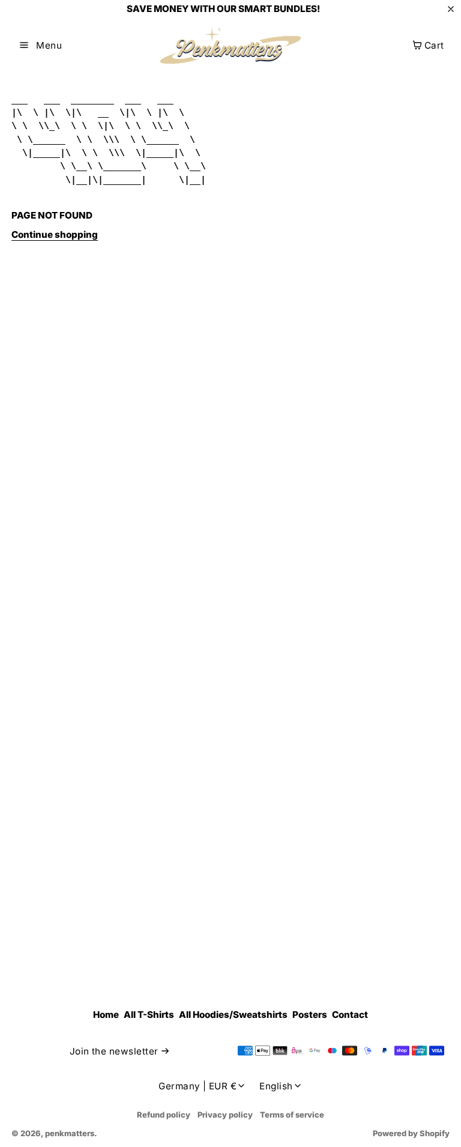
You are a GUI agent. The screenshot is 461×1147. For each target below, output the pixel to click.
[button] (40, 45)
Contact (350, 1014)
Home (106, 1014)
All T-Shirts (149, 1014)
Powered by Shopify (411, 1133)
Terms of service (292, 1114)
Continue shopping (54, 234)
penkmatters (69, 1133)
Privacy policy (225, 1114)
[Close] (451, 9)
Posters (309, 1014)
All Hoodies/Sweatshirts (233, 1014)
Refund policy (163, 1114)
